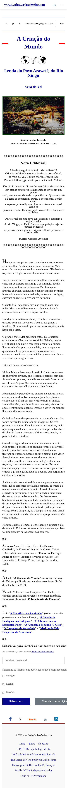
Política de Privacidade (42, 651)
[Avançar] (19, 24)
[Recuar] (6, 24)
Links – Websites (38, 743)
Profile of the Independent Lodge (34, 770)
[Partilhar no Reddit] (33, 719)
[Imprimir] (45, 719)
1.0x (62, 23)
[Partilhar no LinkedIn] (56, 719)
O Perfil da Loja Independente (33, 748)
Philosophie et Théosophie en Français (33, 765)
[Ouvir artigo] (13, 24)
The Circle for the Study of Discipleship (33, 759)
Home (22, 743)
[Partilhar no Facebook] (10, 719)
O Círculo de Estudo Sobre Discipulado (33, 754)
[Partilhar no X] (20, 719)
